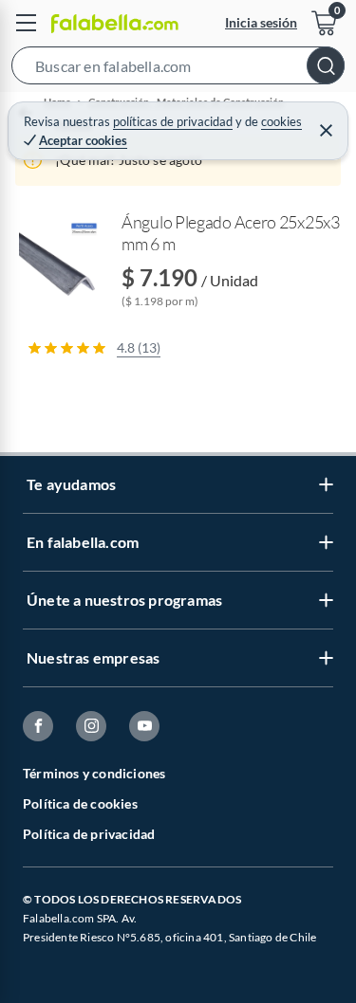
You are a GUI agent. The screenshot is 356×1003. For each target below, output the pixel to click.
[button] (178, 69)
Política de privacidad (89, 834)
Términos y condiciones (94, 773)
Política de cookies (80, 803)
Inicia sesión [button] (261, 22)
